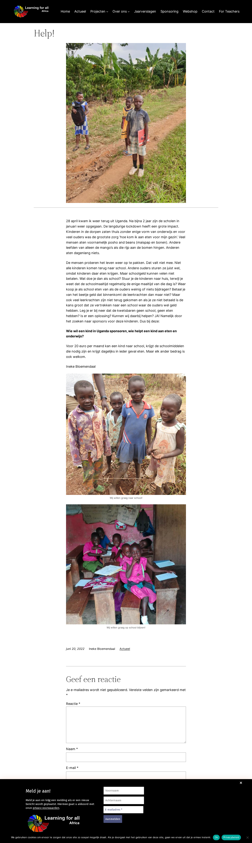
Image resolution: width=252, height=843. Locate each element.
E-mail (72, 768)
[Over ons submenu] (129, 12)
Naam (72, 749)
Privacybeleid (231, 837)
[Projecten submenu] (107, 12)
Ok (216, 837)
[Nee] (247, 837)
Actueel (125, 649)
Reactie (73, 704)
